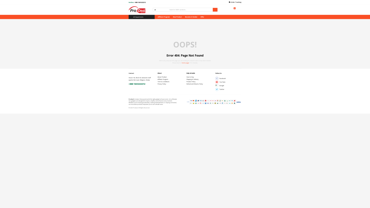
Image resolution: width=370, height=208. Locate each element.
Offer (202, 17)
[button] (234, 10)
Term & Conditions (163, 82)
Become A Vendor (191, 17)
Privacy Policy (162, 84)
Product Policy (190, 82)
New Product (177, 17)
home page (185, 63)
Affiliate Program (164, 17)
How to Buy (190, 77)
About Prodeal (162, 77)
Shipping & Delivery (192, 79)
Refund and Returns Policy (194, 84)
